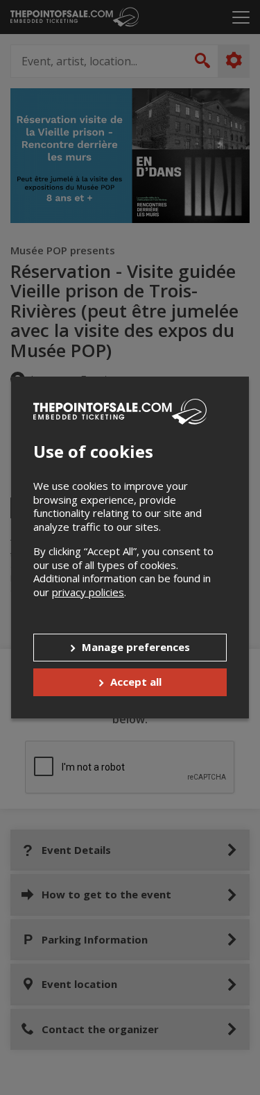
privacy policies (88, 592)
